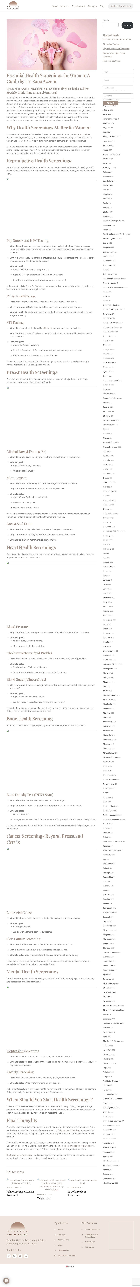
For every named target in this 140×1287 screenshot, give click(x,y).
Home (55, 6)
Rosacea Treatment (111, 61)
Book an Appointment (120, 6)
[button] (6, 1281)
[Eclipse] (13, 9)
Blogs (102, 6)
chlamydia (47, 328)
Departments (78, 6)
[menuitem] (70, 1266)
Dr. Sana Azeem (53, 110)
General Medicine (14, 1188)
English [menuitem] (71, 1266)
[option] (117, 105)
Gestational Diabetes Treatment (117, 39)
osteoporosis (81, 134)
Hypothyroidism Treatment (77, 1193)
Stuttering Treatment (112, 44)
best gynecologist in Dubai (77, 1146)
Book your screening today (19, 1155)
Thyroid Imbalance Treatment (116, 49)
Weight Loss (43, 1198)
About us (64, 6)
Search (106, 20)
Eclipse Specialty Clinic (68, 1130)
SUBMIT (110, 103)
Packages (92, 6)
